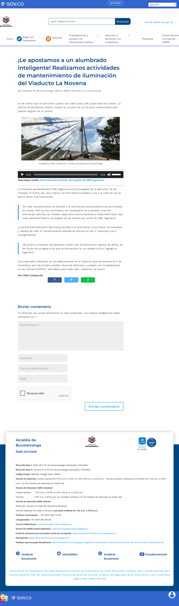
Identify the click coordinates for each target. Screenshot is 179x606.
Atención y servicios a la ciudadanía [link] (113, 39)
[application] (70, 174)
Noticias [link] (76, 90)
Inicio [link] (9, 38)
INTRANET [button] (115, 3)
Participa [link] (147, 38)
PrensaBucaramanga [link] (156, 554)
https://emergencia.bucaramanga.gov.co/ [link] (49, 538)
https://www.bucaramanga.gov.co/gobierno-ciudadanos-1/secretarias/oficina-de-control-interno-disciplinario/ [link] (108, 542)
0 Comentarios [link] (92, 90)
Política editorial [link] (18, 574)
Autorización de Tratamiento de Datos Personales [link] (39, 570)
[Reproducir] (22, 174)
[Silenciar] (109, 174)
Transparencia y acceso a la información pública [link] (81, 39)
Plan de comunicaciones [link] (45, 574)
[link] (12, 6)
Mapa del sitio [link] (97, 578)
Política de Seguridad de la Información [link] (124, 574)
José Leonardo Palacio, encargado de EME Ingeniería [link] (72, 180)
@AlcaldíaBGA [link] (70, 554)
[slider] (117, 174)
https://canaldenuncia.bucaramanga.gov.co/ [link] (94, 533)
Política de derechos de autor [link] (80, 574)
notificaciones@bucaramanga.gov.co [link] (70, 529)
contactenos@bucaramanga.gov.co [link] (54, 524)
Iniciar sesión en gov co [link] (159, 22)
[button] (104, 406)
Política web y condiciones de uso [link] (147, 570)
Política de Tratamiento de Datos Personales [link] (98, 570)
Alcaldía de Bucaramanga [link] (38, 90)
